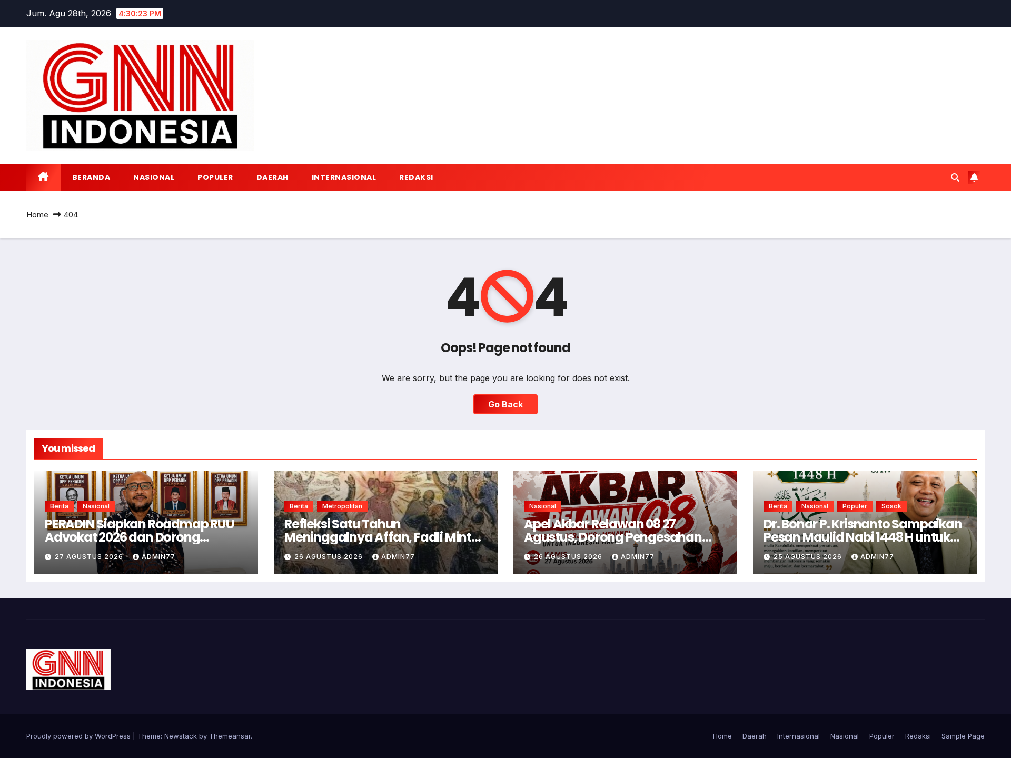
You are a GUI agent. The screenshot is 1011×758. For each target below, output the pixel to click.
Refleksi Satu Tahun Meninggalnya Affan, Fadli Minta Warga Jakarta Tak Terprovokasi (382, 537)
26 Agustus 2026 (329, 557)
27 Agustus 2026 (90, 557)
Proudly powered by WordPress (79, 736)
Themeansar (230, 736)
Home (37, 215)
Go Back (505, 404)
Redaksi (416, 177)
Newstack (180, 736)
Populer (215, 177)
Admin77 (158, 557)
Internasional (344, 177)
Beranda (91, 177)
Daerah (272, 177)
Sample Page (963, 736)
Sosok (891, 506)
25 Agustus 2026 (809, 557)
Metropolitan (342, 506)
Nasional (153, 177)
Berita (59, 506)
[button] (955, 177)
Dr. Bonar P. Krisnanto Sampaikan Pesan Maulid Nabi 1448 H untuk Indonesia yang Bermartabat (863, 537)
